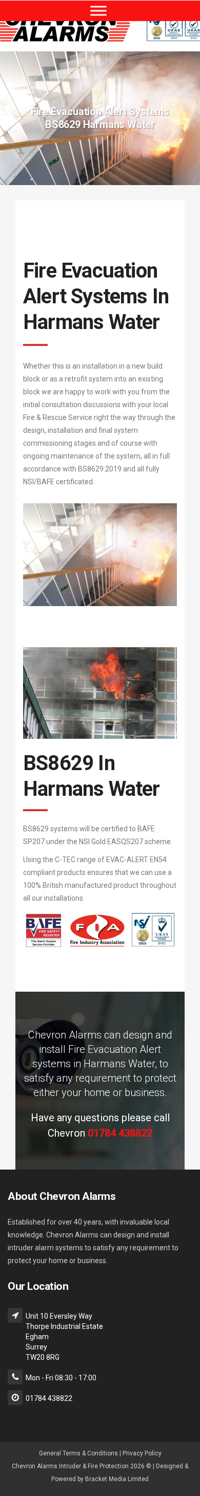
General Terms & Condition (76, 1453)
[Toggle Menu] (98, 10)
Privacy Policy (142, 1453)
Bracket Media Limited (117, 1479)
